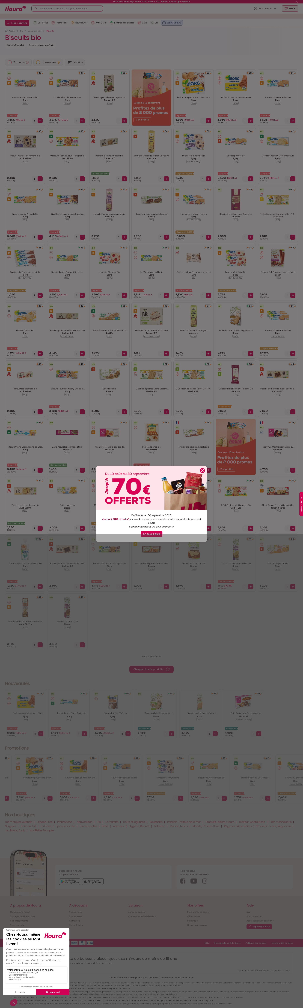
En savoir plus (151, 534)
